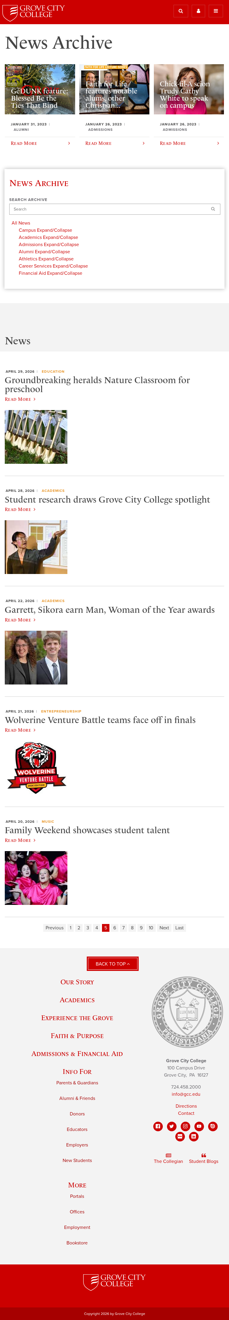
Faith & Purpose (77, 1036)
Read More (18, 399)
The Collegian (168, 1161)
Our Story (77, 982)
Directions (186, 1106)
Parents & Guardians (77, 1083)
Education (53, 371)
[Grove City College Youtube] (199, 1126)
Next (164, 928)
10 (151, 928)
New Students (77, 1161)
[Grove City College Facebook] (158, 1126)
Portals (77, 1196)
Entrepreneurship (61, 711)
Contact (186, 1113)
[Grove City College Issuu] (213, 1126)
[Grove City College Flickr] (180, 1136)
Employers (77, 1145)
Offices (77, 1212)
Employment (77, 1227)
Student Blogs (203, 1161)
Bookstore (77, 1243)
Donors (77, 1114)
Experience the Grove (77, 1018)
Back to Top (111, 964)
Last (179, 928)
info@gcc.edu (186, 1094)
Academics (53, 491)
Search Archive (28, 199)
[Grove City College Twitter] (172, 1126)
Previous (55, 928)
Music (48, 821)
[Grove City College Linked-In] (194, 1136)
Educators (77, 1129)
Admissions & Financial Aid (77, 1053)
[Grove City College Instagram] (185, 1126)
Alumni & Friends (77, 1098)
